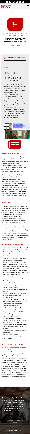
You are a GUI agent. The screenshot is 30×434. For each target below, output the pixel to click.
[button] (28, 6)
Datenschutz (19, 420)
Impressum (10, 420)
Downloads (15, 422)
